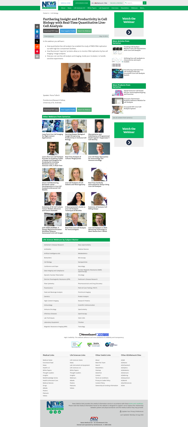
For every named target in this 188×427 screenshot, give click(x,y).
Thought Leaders (48, 373)
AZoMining (124, 375)
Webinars (73, 378)
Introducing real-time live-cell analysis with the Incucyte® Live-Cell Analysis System (134, 72)
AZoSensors (125, 373)
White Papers (47, 370)
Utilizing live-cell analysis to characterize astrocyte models (134, 60)
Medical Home (65, 3)
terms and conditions (136, 404)
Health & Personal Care (50, 380)
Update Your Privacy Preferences (132, 411)
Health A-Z (46, 368)
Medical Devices (48, 383)
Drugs (45, 385)
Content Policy (100, 383)
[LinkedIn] (37, 31)
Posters (45, 391)
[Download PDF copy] (37, 26)
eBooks (45, 388)
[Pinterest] (37, 51)
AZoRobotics (125, 370)
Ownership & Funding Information (106, 385)
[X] (37, 41)
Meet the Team (100, 363)
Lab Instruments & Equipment (80, 365)
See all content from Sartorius (122, 118)
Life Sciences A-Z (75, 368)
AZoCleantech (125, 365)
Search (97, 365)
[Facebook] (37, 36)
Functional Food (48, 363)
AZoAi (123, 385)
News (45, 365)
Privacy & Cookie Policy (102, 380)
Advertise (98, 373)
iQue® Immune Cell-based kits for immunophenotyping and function (134, 92)
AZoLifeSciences (126, 383)
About (97, 360)
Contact (97, 375)
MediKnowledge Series (50, 378)
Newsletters (99, 368)
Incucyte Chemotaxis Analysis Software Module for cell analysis (135, 100)
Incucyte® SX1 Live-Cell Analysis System (132, 107)
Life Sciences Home (81, 3)
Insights (45, 375)
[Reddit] (37, 46)
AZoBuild (124, 380)
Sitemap (98, 370)
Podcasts (46, 393)
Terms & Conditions (101, 378)
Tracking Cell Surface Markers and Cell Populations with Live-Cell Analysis (135, 48)
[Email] (37, 56)
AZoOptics (124, 368)
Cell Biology (54, 13)
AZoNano (124, 363)
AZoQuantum (125, 378)
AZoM (123, 360)
